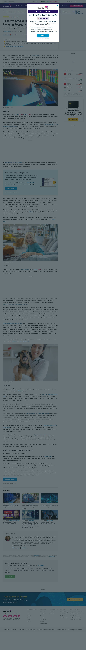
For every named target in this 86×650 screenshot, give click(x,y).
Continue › (43, 35)
